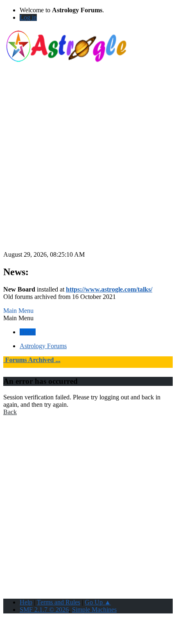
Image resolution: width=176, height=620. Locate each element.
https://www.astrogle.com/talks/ (109, 289)
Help (26, 602)
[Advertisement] (88, 163)
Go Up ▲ (98, 602)
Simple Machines (94, 609)
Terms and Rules (58, 602)
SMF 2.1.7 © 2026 (44, 609)
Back (10, 411)
